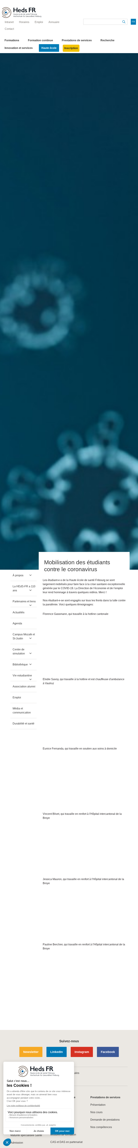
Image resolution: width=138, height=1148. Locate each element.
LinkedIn (56, 1052)
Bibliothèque (20, 664)
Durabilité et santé (23, 723)
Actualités (18, 612)
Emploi (17, 697)
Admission (16, 1142)
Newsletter (31, 1052)
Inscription (71, 48)
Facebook (108, 1052)
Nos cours (96, 1112)
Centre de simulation (19, 651)
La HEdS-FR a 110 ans (24, 588)
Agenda (17, 623)
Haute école (49, 48)
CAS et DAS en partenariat (66, 1142)
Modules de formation (63, 1134)
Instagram (82, 1052)
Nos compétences (101, 1127)
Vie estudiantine (22, 675)
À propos (18, 575)
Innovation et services (19, 48)
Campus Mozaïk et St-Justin (24, 636)
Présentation (98, 1104)
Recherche (107, 40)
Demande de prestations (105, 1119)
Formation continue (40, 40)
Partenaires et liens (24, 601)
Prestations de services (77, 40)
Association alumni (24, 686)
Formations (12, 40)
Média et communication (22, 710)
